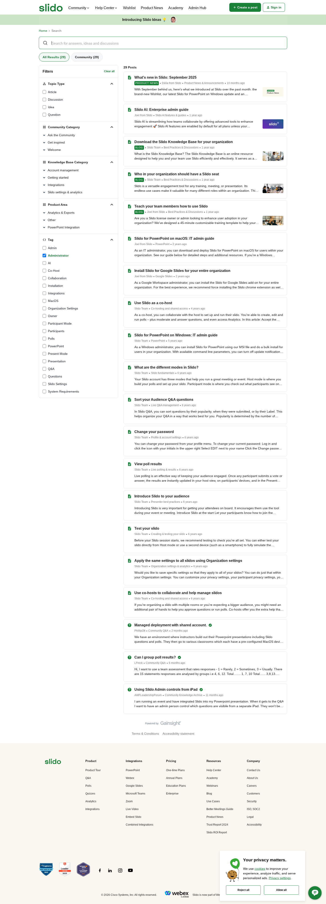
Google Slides (164, 276)
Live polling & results (163, 469)
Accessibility (254, 824)
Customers (253, 793)
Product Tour (93, 770)
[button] (245, 7)
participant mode (60, 323)
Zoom (129, 801)
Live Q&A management (165, 405)
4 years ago (198, 308)
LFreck (138, 663)
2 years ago (180, 244)
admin (52, 248)
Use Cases (213, 801)
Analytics (90, 801)
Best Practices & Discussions (181, 147)
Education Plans (176, 785)
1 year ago (195, 115)
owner (52, 316)
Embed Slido (133, 816)
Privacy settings (280, 878)
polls (51, 338)
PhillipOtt (139, 630)
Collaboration (57, 278)
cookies (260, 868)
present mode (58, 353)
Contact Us (253, 770)
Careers (252, 785)
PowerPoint (56, 346)
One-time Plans (175, 770)
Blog (139, 147)
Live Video (132, 809)
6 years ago (184, 373)
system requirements (63, 391)
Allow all (281, 890)
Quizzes (90, 793)
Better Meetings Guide (219, 809)
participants (56, 331)
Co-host (53, 270)
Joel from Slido (143, 115)
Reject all (243, 890)
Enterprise (172, 793)
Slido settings (57, 384)
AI (49, 263)
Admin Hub (197, 8)
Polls (88, 785)
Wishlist (129, 8)
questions (55, 376)
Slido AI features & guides (170, 115)
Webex (130, 778)
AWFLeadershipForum (148, 695)
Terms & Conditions (145, 733)
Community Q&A (158, 630)
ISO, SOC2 (253, 809)
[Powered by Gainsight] (163, 724)
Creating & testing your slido (168, 534)
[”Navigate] (53, 762)
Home (43, 30)
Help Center (213, 770)
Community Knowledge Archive (183, 695)
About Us (252, 778)
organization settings (63, 308)
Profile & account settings (166, 437)
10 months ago (236, 83)
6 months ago (177, 663)
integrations (56, 293)
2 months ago (179, 630)
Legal (250, 816)
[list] (189, 83)
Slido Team (154, 147)
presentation (57, 361)
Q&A (51, 369)
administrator (58, 255)
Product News (152, 8)
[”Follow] (99, 873)
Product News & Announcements (204, 83)
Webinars (212, 785)
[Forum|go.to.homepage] (51, 7)
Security (252, 801)
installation (55, 285)
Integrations (92, 809)
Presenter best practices (165, 501)
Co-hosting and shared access (169, 308)
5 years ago (175, 340)
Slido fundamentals (162, 373)
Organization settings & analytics (170, 566)
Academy (175, 8)
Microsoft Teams (135, 793)
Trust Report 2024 (217, 824)
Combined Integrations (139, 824)
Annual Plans (174, 778)
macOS (53, 301)
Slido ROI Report (216, 832)
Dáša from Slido (171, 83)
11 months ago (214, 695)
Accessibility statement (178, 733)
